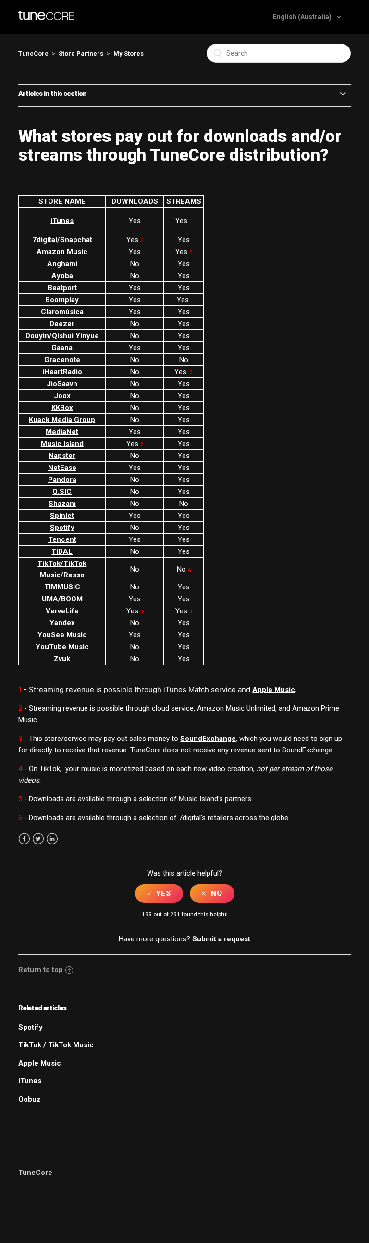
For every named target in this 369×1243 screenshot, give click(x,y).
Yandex (62, 623)
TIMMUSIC (62, 587)
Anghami (62, 263)
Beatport (62, 287)
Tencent (62, 539)
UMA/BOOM (62, 599)
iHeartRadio (62, 371)
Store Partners (81, 53)
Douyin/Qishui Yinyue (62, 335)
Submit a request (221, 939)
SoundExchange (208, 738)
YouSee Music (62, 635)
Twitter (38, 839)
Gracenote (62, 359)
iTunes (62, 220)
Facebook (24, 839)
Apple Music (273, 689)
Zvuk (62, 659)
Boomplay (62, 299)
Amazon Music (62, 251)
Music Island (62, 443)
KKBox (62, 407)
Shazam (62, 503)
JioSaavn (62, 383)
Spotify (62, 527)
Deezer (61, 323)
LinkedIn (52, 839)
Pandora (62, 479)
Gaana (62, 347)
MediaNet (62, 431)
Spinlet (62, 515)
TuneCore (33, 53)
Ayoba (62, 275)
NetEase (62, 467)
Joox (62, 395)
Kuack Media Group (62, 419)
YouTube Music (62, 647)
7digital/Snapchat (62, 239)
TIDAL (62, 551)
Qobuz (29, 1099)
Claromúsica (62, 311)
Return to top (40, 969)
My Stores (128, 53)
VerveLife (62, 611)
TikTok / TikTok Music (56, 1045)
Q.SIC (62, 491)
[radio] (159, 893)
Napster (62, 455)
